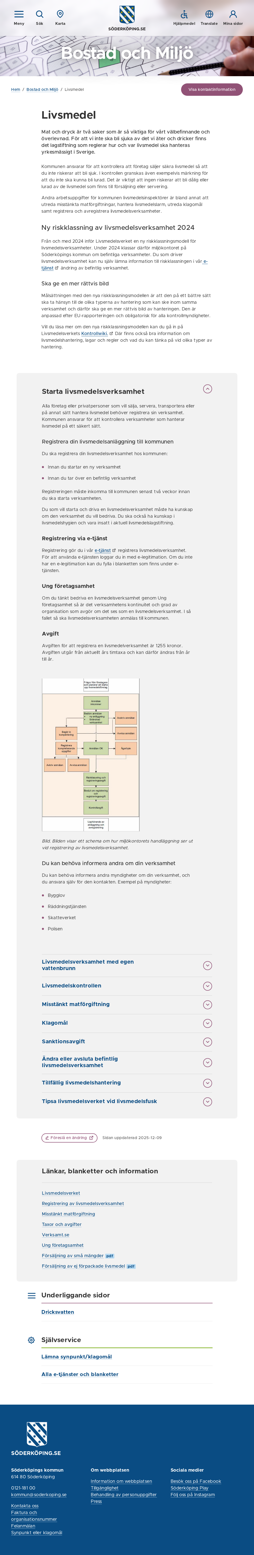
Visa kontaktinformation (212, 90)
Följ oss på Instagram (193, 1495)
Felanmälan (23, 1526)
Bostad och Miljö (42, 90)
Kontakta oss (24, 1506)
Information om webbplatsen (121, 1481)
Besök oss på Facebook (196, 1481)
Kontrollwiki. (94, 334)
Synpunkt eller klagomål (36, 1533)
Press (96, 1501)
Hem (15, 90)
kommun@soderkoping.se (39, 1495)
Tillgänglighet (105, 1488)
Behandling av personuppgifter (124, 1495)
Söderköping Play (190, 1488)
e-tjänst (103, 550)
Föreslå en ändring (69, 1138)
